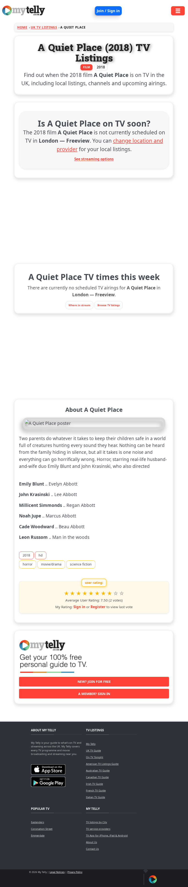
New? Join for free (94, 681)
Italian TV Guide (95, 797)
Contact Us (92, 848)
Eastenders (37, 822)
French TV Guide (96, 790)
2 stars (72, 593)
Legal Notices (57, 872)
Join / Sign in (108, 10)
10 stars (122, 593)
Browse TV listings (108, 305)
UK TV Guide (93, 750)
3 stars (78, 593)
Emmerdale (37, 835)
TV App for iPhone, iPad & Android (107, 835)
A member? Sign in (94, 694)
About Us (91, 842)
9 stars (116, 593)
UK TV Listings (44, 27)
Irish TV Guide (94, 783)
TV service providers (98, 829)
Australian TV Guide (98, 770)
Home (22, 27)
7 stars (103, 593)
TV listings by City (96, 822)
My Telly (91, 744)
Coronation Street (42, 829)
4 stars (85, 593)
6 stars (97, 593)
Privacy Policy (74, 872)
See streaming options (94, 159)
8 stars (109, 593)
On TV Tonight (94, 757)
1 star (66, 593)
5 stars (91, 593)
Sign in (79, 607)
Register (98, 607)
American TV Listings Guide (102, 764)
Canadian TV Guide (97, 777)
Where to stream (79, 305)
